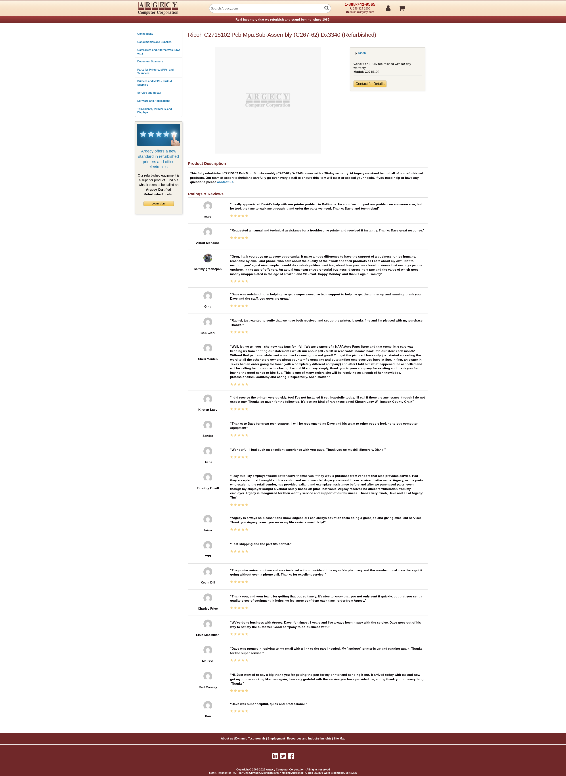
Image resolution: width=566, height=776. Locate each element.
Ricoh (362, 53)
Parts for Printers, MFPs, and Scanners (155, 71)
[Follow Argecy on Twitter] (283, 756)
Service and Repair (149, 92)
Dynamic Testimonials (250, 738)
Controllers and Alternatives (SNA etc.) (158, 51)
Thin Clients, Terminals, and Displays (154, 111)
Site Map (339, 738)
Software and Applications (153, 100)
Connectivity (145, 33)
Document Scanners (150, 61)
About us (227, 738)
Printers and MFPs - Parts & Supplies (154, 83)
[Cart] (418, 6)
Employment (276, 738)
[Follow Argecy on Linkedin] (275, 756)
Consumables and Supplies (154, 42)
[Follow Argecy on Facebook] (291, 756)
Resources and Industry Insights (309, 738)
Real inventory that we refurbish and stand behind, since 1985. (282, 19)
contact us (225, 182)
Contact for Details (370, 84)
